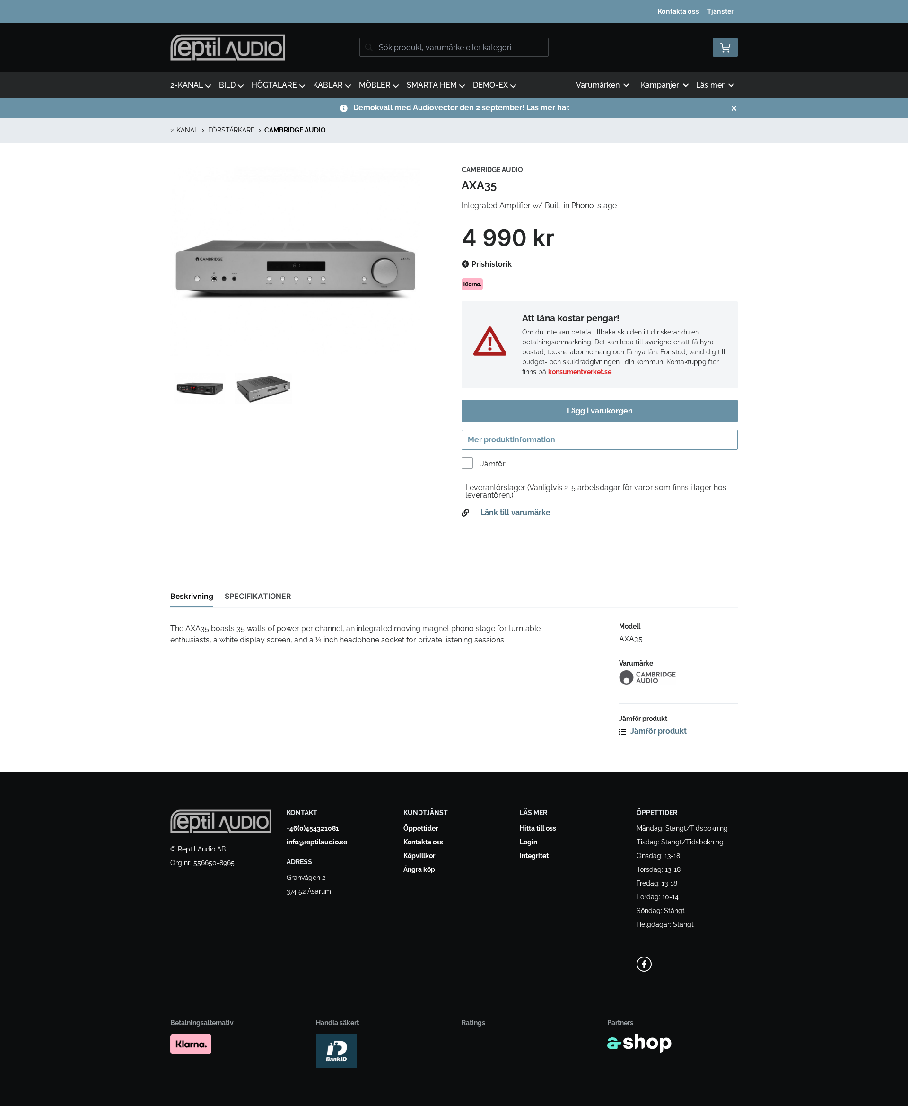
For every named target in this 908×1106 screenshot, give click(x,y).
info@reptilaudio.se (317, 842)
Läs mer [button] (710, 84)
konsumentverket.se (579, 372)
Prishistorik (491, 264)
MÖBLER (375, 84)
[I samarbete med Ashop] (639, 1043)
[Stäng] (734, 108)
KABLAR (328, 84)
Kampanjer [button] (660, 84)
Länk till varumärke (515, 513)
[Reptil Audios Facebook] (644, 964)
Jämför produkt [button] (658, 731)
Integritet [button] (534, 856)
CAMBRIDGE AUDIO (295, 130)
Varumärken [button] (598, 84)
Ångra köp (419, 869)
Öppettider (420, 828)
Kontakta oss (678, 11)
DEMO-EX (490, 84)
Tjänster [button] (720, 11)
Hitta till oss (538, 828)
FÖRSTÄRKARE (231, 130)
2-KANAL (186, 84)
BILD (227, 84)
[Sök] (368, 47)
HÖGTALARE (274, 84)
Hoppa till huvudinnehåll (449, 13)
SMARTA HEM (432, 84)
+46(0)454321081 (313, 828)
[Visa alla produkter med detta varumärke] (678, 677)
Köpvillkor (419, 856)
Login (528, 842)
